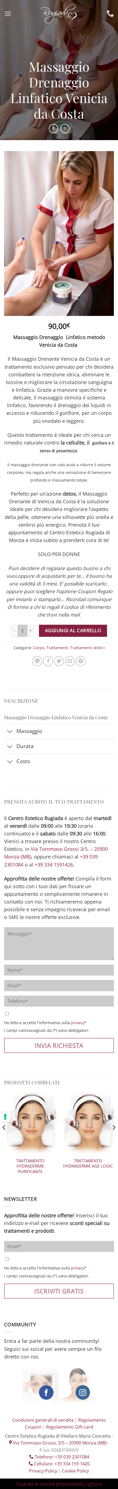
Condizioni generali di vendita (43, 1420)
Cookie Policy (75, 1471)
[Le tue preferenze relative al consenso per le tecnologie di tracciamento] (5, 1117)
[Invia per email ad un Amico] (70, 661)
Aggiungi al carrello (73, 630)
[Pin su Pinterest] (81, 661)
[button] (8, 14)
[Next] (113, 1138)
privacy (77, 1022)
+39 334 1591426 (54, 864)
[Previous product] (65, 128)
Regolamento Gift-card (69, 1427)
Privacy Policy (43, 1471)
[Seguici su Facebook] (46, 1392)
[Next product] (53, 128)
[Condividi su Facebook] (48, 661)
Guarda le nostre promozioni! (50, 1483)
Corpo (38, 647)
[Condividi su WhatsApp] (37, 661)
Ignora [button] (94, 1483)
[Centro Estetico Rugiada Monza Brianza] (59, 13)
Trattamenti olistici (87, 647)
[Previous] (4, 1138)
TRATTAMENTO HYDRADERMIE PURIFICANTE (30, 1166)
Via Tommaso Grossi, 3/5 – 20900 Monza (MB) (59, 1443)
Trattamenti (57, 647)
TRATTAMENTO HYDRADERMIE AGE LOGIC (88, 1163)
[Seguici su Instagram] (82, 1392)
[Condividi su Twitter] (59, 661)
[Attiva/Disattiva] (10, 731)
